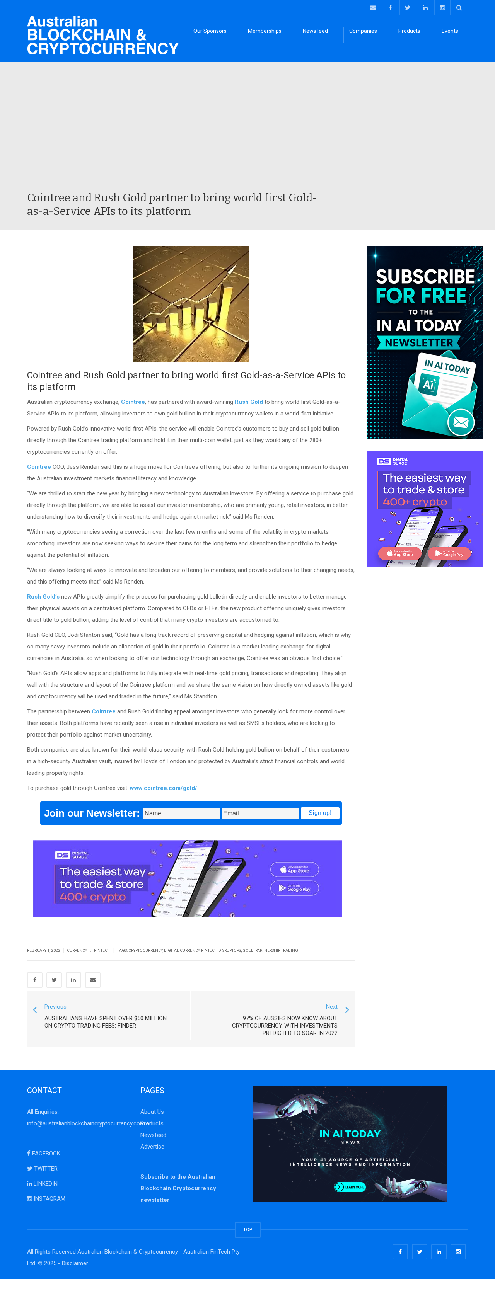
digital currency (182, 950)
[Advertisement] (247, 133)
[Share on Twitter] (54, 980)
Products (409, 31)
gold (248, 950)
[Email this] (93, 980)
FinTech (102, 950)
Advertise (152, 1146)
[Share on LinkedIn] (73, 980)
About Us (152, 1111)
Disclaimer (75, 1263)
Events (450, 31)
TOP (247, 1229)
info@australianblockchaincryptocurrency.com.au (89, 1123)
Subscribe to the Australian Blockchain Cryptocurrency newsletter (178, 1188)
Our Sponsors (210, 31)
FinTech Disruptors (221, 950)
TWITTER (45, 1168)
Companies (363, 31)
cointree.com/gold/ (170, 787)
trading (289, 950)
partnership (267, 950)
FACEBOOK (45, 1153)
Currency (77, 950)
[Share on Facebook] (35, 980)
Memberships (265, 31)
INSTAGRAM (48, 1198)
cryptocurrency (145, 950)
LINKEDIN (45, 1183)
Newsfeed (315, 31)
